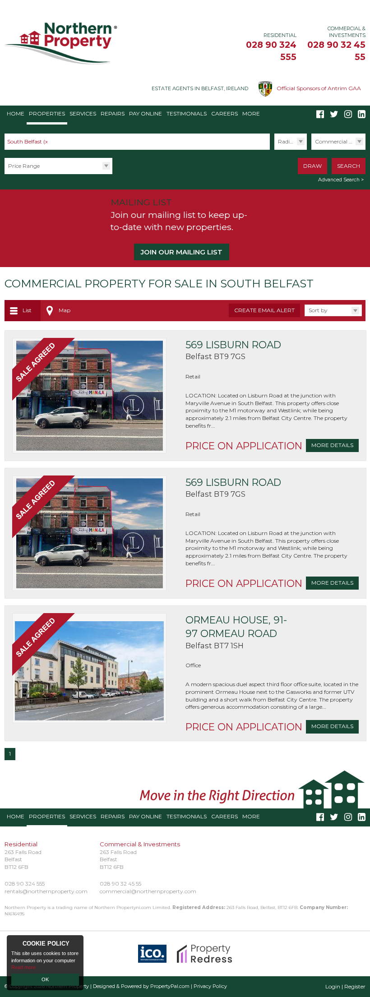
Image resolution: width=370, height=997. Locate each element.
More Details (332, 445)
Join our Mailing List (181, 252)
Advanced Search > (341, 180)
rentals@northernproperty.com (46, 891)
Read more (23, 967)
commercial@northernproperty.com (148, 891)
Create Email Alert (264, 310)
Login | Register (345, 986)
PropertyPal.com (170, 986)
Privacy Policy (210, 986)
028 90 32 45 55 (120, 883)
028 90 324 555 (25, 883)
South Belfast (28, 141)
